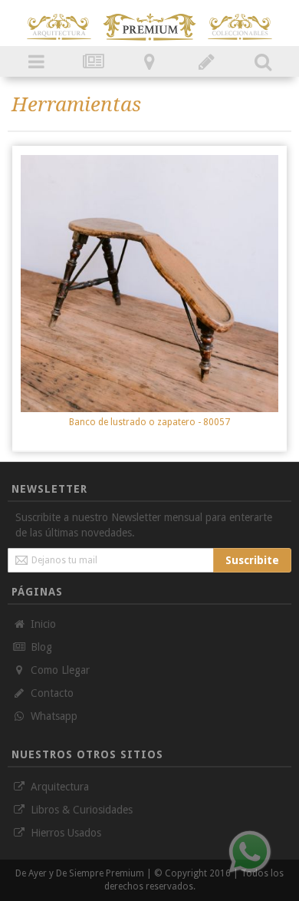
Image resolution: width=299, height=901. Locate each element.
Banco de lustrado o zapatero (149, 422)
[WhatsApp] (249, 851)
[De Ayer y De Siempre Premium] (58, 19)
